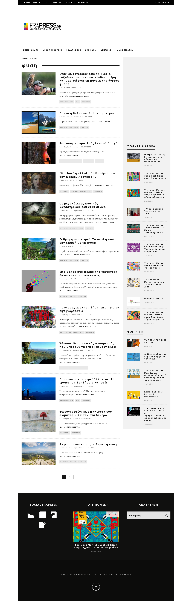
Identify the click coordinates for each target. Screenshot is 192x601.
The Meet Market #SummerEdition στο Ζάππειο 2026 (155, 175)
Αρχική (25, 58)
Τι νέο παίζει (124, 49)
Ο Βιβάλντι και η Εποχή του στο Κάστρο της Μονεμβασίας (154, 158)
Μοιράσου (64, 161)
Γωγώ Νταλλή (65, 180)
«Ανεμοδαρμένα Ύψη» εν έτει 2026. (153, 211)
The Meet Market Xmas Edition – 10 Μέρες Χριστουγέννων (154, 229)
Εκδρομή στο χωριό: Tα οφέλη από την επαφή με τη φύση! (86, 240)
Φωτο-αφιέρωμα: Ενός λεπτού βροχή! (88, 143)
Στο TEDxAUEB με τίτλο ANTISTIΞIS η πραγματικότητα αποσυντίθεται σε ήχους (155, 414)
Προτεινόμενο (75, 161)
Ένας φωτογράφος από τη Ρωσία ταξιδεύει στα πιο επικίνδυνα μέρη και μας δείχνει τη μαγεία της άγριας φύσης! (89, 79)
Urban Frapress (52, 49)
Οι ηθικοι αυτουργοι (33, 2)
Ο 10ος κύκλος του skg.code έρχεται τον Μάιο (155, 356)
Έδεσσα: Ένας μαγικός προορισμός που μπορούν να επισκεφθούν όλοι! (87, 345)
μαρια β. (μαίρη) (67, 246)
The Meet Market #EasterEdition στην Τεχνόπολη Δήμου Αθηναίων (154, 193)
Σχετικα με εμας (54, 2)
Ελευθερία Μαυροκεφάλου (72, 350)
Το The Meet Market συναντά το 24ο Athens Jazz (154, 283)
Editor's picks (65, 332)
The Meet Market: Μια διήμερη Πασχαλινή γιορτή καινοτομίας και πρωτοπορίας (155, 375)
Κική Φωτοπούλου (68, 88)
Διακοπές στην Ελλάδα (77, 2)
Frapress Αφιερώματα (68, 228)
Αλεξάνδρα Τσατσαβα (69, 315)
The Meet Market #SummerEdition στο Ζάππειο (154, 265)
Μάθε (78, 102)
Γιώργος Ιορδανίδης (68, 279)
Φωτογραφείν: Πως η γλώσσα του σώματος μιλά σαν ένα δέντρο (85, 413)
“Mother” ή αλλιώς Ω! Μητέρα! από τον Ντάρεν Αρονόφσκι (87, 175)
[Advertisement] (122, 26)
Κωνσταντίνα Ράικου (69, 117)
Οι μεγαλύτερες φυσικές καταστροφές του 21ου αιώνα (82, 205)
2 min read (86, 102)
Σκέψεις (106, 49)
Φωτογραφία (88, 161)
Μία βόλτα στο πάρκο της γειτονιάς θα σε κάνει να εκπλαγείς (88, 273)
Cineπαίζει (64, 191)
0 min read (84, 127)
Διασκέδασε (73, 127)
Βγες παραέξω (78, 332)
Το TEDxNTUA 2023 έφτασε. (155, 341)
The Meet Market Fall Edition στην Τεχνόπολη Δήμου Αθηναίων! (155, 248)
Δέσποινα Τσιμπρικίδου (70, 211)
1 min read (98, 191)
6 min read (99, 161)
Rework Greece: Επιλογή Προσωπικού (153, 394)
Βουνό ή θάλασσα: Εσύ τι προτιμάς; (87, 113)
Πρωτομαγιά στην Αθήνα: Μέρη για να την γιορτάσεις (89, 309)
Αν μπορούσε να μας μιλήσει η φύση (88, 444)
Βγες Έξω (91, 49)
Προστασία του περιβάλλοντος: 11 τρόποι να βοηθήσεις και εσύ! (86, 380)
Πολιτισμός (73, 49)
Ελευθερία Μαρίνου (68, 147)
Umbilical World (153, 298)
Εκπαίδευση (31, 49)
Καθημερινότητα (66, 102)
